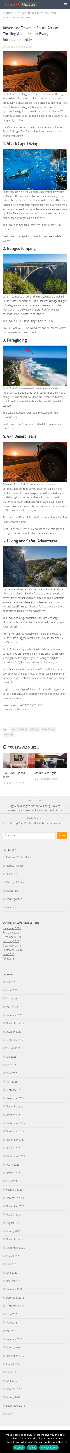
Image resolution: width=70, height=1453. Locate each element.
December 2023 (15, 1131)
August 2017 (13, 1364)
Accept (19, 1447)
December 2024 (15, 1098)
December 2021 (12, 928)
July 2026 (11, 982)
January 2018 (13, 1347)
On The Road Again (45, 773)
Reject (32, 1447)
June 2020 (11, 1272)
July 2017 (11, 1372)
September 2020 (15, 1247)
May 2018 (11, 1322)
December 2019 (12, 937)
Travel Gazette (48, 729)
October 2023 (13, 1148)
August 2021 (13, 1223)
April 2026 (11, 998)
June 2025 (11, 1065)
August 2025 (13, 1048)
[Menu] (65, 4)
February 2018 (14, 1339)
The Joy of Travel (15, 882)
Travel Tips (12, 890)
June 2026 (11, 990)
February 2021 (11, 932)
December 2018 (12, 945)
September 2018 (12, 950)
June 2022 (11, 1181)
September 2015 (15, 1405)
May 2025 (11, 1073)
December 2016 (15, 1389)
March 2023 (12, 1164)
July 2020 (11, 1264)
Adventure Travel (19, 729)
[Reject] (65, 1441)
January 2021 (13, 1231)
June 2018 (8, 954)
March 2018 (12, 1331)
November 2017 (15, 1355)
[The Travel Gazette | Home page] (26, 4)
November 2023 (15, 1139)
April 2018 (8, 958)
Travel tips (8, 734)
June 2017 (11, 1380)
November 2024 (15, 1106)
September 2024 (15, 1123)
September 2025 (15, 1040)
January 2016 (13, 1397)
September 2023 (15, 1156)
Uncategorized (22, 17)
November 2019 (15, 1281)
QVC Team (11, 46)
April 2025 (11, 1081)
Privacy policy (49, 1447)
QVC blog (34, 729)
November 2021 (15, 1206)
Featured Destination (16, 13)
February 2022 (14, 1189)
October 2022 (13, 1173)
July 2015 (11, 1414)
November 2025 (15, 1023)
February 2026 (14, 1015)
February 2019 (11, 941)
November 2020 (15, 1239)
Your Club (11, 907)
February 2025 (14, 1090)
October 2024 (13, 1114)
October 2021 (13, 1214)
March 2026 (12, 1006)
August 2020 (13, 1256)
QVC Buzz (37, 13)
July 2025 (11, 1056)
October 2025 (13, 1031)
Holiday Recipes (15, 865)
